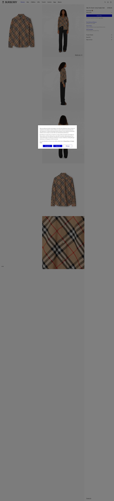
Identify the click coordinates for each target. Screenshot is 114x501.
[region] (57, 137)
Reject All (58, 146)
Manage (67, 146)
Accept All (47, 146)
